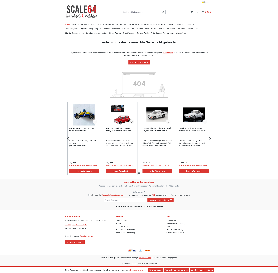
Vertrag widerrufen (75, 242)
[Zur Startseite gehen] (81, 12)
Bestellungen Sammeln (125, 229)
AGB (153, 195)
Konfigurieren (155, 270)
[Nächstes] (210, 138)
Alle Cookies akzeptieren (202, 270)
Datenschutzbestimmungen (112, 195)
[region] (139, 138)
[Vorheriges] (68, 138)
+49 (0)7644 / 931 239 (76, 225)
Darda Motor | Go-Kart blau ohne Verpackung (82, 129)
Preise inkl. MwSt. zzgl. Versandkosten (83, 165)
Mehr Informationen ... (135, 270)
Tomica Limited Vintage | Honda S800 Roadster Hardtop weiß (194, 129)
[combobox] (141, 12)
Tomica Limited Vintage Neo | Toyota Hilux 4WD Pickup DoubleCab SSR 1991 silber (156, 129)
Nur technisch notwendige (176, 270)
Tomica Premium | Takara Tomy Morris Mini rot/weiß (118, 129)
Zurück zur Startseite (139, 62)
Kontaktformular (86, 236)
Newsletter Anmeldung (125, 232)
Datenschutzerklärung (175, 223)
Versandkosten (122, 226)
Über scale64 (121, 220)
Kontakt (119, 223)
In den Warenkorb (84, 171)
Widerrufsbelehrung (174, 229)
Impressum (171, 220)
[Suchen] (162, 12)
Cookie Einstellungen (175, 232)
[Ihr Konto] (197, 12)
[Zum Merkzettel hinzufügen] (95, 121)
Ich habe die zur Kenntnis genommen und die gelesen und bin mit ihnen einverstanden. (140, 195)
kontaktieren (168, 53)
